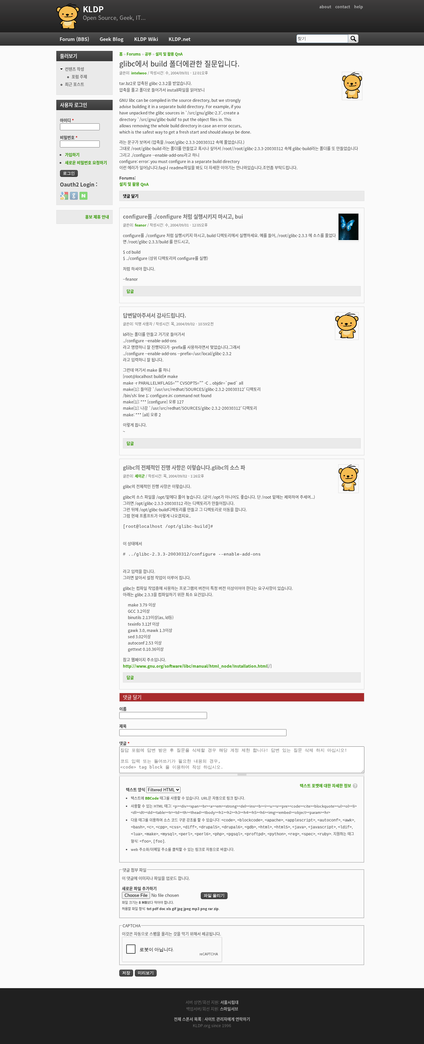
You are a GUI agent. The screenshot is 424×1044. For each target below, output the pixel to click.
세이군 (140, 476)
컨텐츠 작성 (74, 69)
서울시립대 (229, 1002)
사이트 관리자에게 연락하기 (227, 1019)
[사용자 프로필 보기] (352, 97)
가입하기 (72, 154)
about (325, 6)
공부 (148, 54)
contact (342, 6)
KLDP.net (179, 38)
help (358, 6)
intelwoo (139, 72)
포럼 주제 (79, 76)
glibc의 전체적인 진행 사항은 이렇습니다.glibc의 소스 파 (184, 467)
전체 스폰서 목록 (187, 1019)
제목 (123, 726)
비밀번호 (69, 137)
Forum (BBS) (74, 38)
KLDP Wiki (146, 38)
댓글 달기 (130, 196)
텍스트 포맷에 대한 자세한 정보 (325, 785)
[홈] (68, 16)
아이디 (67, 120)
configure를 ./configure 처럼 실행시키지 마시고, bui (183, 216)
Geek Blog (112, 38)
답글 (130, 291)
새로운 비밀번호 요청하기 (86, 162)
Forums (134, 54)
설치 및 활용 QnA (169, 54)
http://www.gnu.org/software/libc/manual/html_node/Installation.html (195, 666)
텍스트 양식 (136, 789)
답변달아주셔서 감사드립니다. (154, 315)
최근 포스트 (74, 84)
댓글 (124, 743)
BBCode (152, 798)
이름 (123, 709)
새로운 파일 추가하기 (139, 888)
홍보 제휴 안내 (97, 217)
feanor (140, 225)
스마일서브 (229, 1009)
